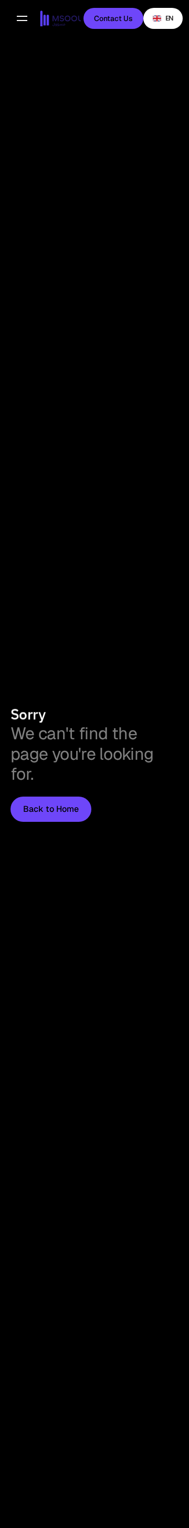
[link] (60, 18)
